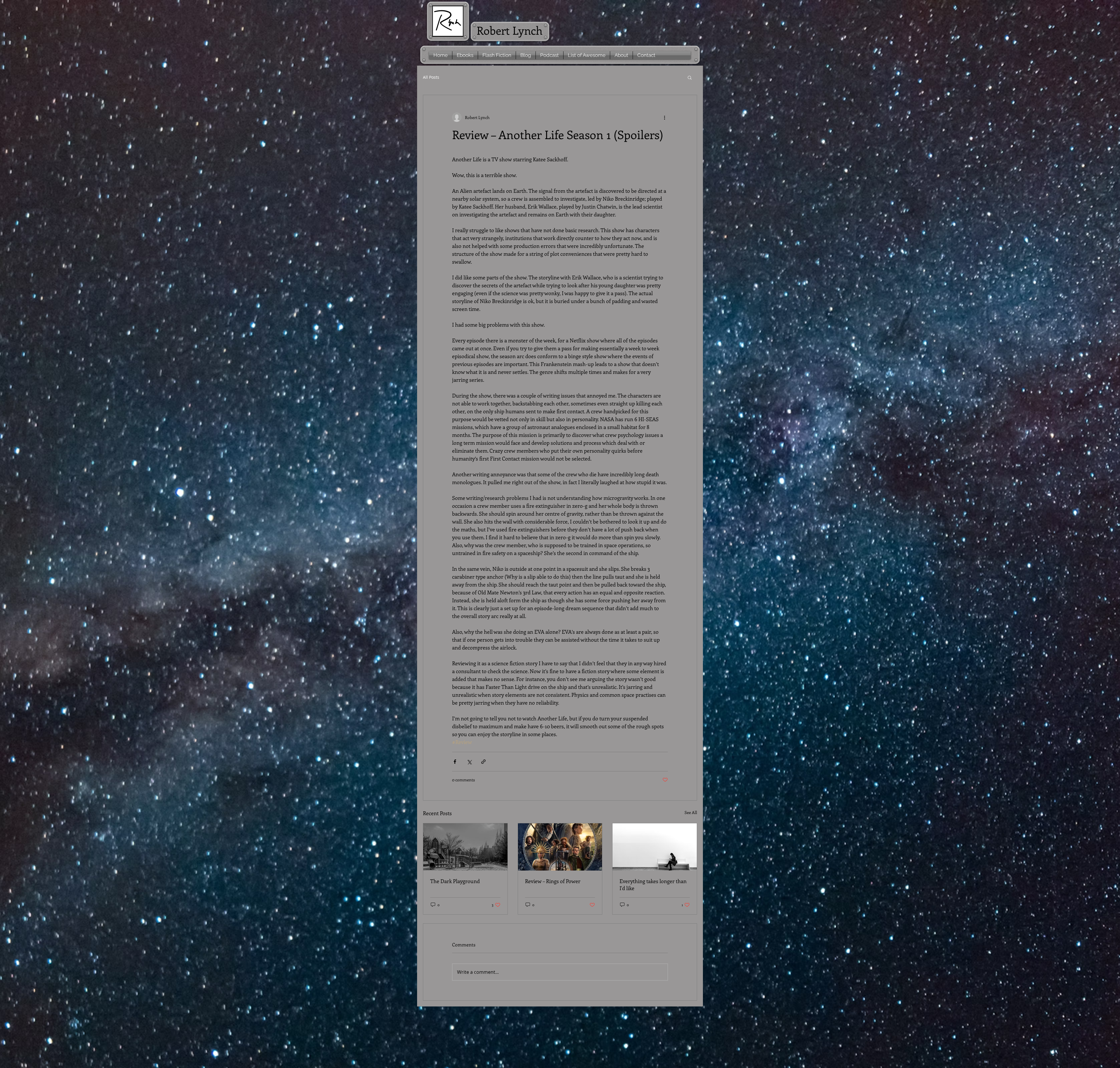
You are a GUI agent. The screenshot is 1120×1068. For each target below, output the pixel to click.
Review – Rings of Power (552, 881)
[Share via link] (483, 761)
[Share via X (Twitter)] (469, 761)
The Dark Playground (455, 881)
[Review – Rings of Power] (560, 847)
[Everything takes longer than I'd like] (654, 847)
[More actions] (664, 117)
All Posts (431, 77)
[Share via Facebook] (455, 761)
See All (691, 812)
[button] (689, 77)
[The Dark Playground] (465, 847)
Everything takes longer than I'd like (653, 885)
